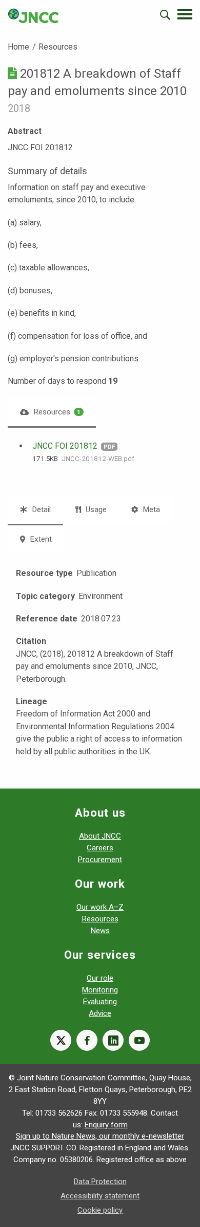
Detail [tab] (40, 509)
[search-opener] (165, 15)
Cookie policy (100, 1210)
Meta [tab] (150, 509)
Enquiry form (106, 1124)
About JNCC (100, 836)
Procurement (100, 859)
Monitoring (100, 989)
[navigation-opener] (184, 14)
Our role (100, 978)
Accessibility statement (100, 1195)
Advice (100, 1013)
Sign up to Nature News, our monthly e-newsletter (100, 1136)
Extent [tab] (40, 539)
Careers (100, 847)
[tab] (52, 412)
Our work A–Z (100, 907)
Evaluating (100, 1001)
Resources (57, 47)
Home (18, 47)
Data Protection (100, 1181)
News (100, 930)
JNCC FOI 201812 (64, 446)
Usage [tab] (95, 509)
